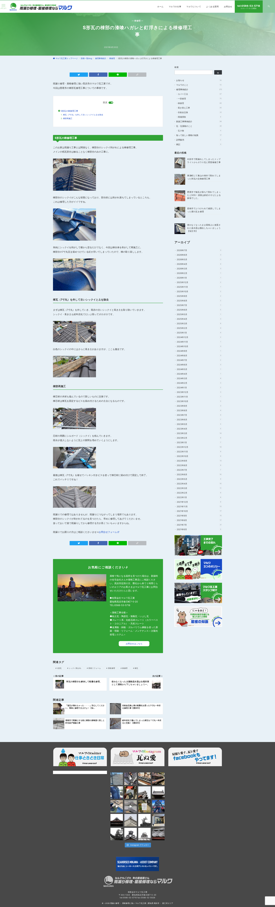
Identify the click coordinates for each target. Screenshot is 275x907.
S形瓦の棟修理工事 (69, 111)
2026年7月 (199, 250)
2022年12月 (199, 447)
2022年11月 (199, 451)
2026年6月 (199, 255)
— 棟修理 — (137, 20)
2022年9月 (199, 461)
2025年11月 (199, 287)
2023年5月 (199, 424)
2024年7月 (199, 360)
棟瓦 (136, 668)
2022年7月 (199, 470)
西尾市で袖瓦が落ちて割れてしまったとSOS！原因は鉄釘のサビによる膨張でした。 (204, 195)
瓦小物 (199, 130)
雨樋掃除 (199, 117)
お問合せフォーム (108, 532)
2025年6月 (199, 310)
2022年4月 (199, 483)
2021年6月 (199, 529)
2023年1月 (199, 442)
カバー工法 (200, 94)
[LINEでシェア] (118, 74)
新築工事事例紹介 (199, 121)
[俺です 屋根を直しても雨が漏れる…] (116, 778)
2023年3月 (199, 433)
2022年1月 (199, 497)
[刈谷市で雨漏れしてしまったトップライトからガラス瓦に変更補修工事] (179, 163)
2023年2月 (199, 438)
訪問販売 (198, 140)
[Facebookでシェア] (98, 74)
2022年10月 (199, 456)
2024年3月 (199, 378)
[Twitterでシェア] (79, 74)
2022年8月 (199, 465)
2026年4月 (199, 264)
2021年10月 (199, 511)
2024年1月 (199, 387)
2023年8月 (199, 410)
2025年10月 (199, 291)
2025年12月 (199, 282)
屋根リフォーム (94, 668)
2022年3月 (199, 488)
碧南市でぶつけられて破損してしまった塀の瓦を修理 (204, 210)
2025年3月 (199, 323)
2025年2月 (199, 328)
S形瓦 (59, 668)
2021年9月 (199, 515)
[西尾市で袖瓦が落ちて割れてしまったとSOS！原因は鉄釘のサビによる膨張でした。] (179, 195)
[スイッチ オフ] (269, 6)
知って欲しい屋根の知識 (198, 135)
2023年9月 (199, 406)
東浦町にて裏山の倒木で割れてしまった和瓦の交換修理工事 (204, 177)
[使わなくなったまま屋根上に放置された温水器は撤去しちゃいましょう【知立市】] (179, 228)
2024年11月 (199, 342)
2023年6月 (199, 419)
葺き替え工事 (200, 108)
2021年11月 (199, 506)
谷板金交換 (200, 112)
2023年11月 (199, 396)
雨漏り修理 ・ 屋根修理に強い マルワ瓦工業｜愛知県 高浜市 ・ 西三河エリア (141, 903)
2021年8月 (199, 520)
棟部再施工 (67, 118)
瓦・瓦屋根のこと (199, 126)
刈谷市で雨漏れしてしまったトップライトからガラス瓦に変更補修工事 (204, 160)
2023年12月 (199, 392)
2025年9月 (199, 296)
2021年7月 (199, 525)
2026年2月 (199, 273)
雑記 (198, 144)
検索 (176, 67)
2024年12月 (199, 337)
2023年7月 (199, 415)
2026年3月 (199, 268)
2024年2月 (199, 383)
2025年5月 (199, 314)
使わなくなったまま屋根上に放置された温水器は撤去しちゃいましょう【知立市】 (204, 228)
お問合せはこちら (134, 643)
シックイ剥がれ (75, 668)
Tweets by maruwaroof (64, 772)
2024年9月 (199, 351)
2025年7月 (199, 305)
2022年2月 (199, 493)
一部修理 (199, 98)
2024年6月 (199, 364)
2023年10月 (199, 401)
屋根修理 (111, 668)
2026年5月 (199, 259)
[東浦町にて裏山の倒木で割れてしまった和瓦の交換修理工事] (179, 179)
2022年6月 (199, 474)
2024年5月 (199, 369)
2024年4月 (199, 374)
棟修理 (124, 668)
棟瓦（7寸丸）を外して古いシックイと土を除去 (83, 115)
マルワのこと (198, 85)
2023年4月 (199, 428)
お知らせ (198, 80)
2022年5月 (199, 479)
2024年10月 (199, 346)
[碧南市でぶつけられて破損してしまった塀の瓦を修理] (179, 212)
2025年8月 (199, 300)
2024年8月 (199, 355)
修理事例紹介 (199, 89)
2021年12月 (199, 502)
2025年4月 (199, 319)
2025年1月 (199, 332)
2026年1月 (199, 278)
